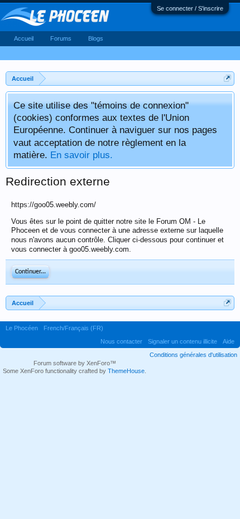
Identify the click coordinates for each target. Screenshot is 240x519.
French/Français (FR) (73, 328)
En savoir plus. (81, 154)
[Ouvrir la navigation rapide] (227, 78)
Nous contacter (121, 341)
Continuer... (30, 271)
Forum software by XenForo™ (74, 363)
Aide (228, 341)
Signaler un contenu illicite (182, 341)
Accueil (23, 38)
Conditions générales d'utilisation (193, 354)
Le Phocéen (22, 328)
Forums (60, 38)
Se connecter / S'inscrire (190, 8)
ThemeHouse (126, 371)
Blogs (95, 38)
